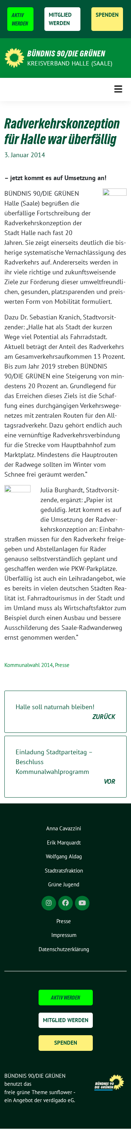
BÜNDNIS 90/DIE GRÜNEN (66, 53)
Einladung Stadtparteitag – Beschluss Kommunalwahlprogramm (65, 767)
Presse (62, 665)
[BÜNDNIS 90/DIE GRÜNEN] (14, 57)
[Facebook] (65, 903)
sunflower (60, 1092)
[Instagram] (48, 903)
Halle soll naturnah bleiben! (65, 712)
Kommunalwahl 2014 (28, 665)
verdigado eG (58, 1100)
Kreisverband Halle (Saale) (69, 63)
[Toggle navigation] (118, 89)
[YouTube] (82, 903)
